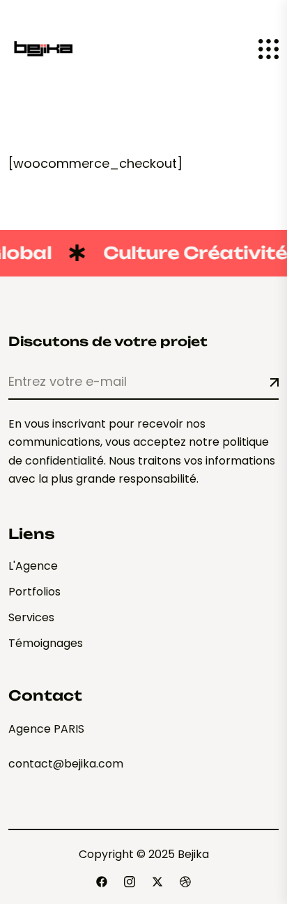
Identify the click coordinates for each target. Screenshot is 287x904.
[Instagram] (130, 882)
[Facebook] (102, 882)
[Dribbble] (185, 882)
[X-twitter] (157, 882)
